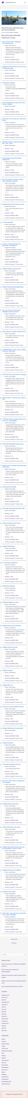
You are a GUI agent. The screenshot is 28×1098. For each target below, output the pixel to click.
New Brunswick (5, 1060)
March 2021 (4, 1030)
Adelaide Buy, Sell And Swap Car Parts (13, 204)
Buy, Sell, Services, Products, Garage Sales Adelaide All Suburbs (12, 180)
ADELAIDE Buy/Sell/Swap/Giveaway (12, 444)
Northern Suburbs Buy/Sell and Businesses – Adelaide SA (11, 244)
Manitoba (4, 1058)
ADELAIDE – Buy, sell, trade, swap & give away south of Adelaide (14, 913)
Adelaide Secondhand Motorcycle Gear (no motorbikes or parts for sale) (13, 847)
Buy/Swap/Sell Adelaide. (9, 487)
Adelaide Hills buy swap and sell (11, 268)
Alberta (3, 1039)
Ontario (3, 1072)
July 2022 (4, 1007)
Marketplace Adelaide (8, 82)
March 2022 (4, 1016)
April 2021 (4, 1028)
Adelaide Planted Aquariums (10, 804)
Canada (3, 1046)
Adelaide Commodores (9, 891)
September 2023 (5, 995)
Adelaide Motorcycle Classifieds (11, 625)
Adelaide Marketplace (8, 546)
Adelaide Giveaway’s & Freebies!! (11, 870)
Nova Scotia (4, 1069)
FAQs (3, 1053)
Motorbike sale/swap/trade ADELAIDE (13, 508)
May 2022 (4, 1011)
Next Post (14, 943)
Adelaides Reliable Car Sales (10, 602)
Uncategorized (5, 1079)
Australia (16, 32)
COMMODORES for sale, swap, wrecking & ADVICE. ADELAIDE (14, 350)
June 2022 (4, 1009)
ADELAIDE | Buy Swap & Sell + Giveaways (14, 374)
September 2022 (5, 1002)
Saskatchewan (5, 1076)
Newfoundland (5, 1067)
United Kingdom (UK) (6, 1081)
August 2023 (4, 997)
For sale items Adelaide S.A (10, 562)
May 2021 (4, 1025)
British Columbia (5, 1043)
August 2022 (4, 1004)
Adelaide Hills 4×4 (7, 685)
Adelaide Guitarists (7, 743)
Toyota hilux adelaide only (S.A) (11, 764)
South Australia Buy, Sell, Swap (11, 523)
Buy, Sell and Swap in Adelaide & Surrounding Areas (11, 42)
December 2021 (5, 1023)
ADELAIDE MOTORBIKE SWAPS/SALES (14, 331)
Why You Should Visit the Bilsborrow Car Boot (12, 986)
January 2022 (5, 1021)
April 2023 (4, 999)
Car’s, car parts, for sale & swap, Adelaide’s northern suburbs (11, 310)
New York (4, 1062)
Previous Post (14, 939)
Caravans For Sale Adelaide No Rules (13, 706)
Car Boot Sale (5, 1048)
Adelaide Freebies (7, 670)
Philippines (4, 1074)
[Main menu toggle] (25, 2)
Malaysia (4, 1055)
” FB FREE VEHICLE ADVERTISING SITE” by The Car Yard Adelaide (14, 419)
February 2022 (5, 1018)
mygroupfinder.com (10, 2)
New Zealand (5, 1065)
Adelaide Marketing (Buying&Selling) (12, 287)
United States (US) (6, 1084)
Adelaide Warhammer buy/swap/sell (12, 728)
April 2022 (4, 1014)
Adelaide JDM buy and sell (9, 647)
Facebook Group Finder (7, 1050)
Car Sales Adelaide (7, 222)
